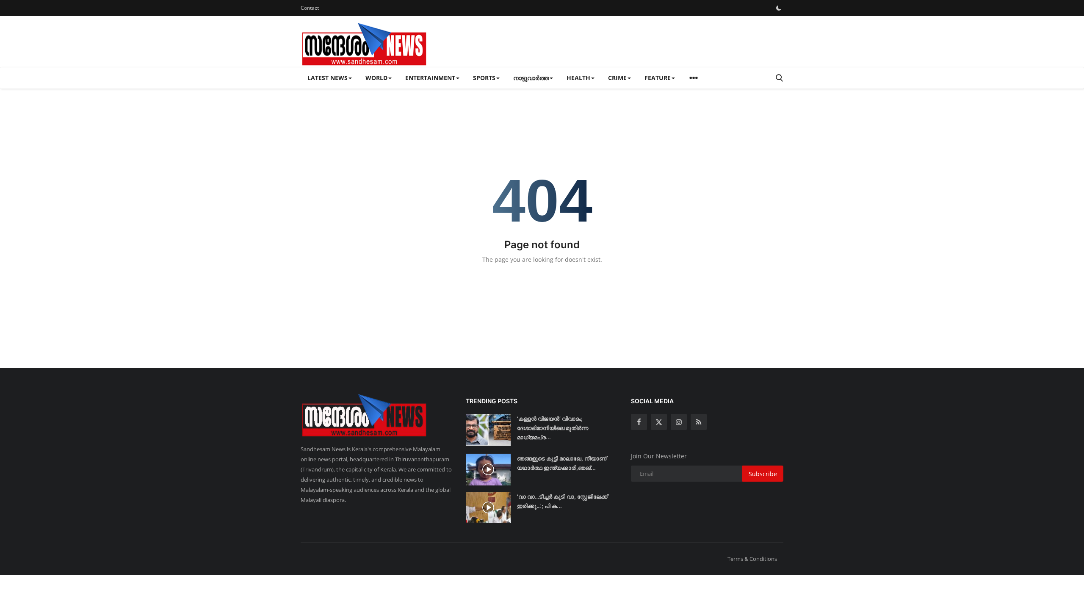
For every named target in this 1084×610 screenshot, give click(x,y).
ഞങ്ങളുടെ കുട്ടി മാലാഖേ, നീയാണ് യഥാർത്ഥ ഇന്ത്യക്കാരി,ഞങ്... (561, 463)
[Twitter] (659, 422)
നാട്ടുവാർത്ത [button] (531, 78)
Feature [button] (657, 78)
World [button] (376, 78)
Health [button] (578, 78)
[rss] (699, 422)
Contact (310, 7)
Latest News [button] (327, 78)
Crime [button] (617, 78)
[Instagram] (679, 422)
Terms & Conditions (752, 559)
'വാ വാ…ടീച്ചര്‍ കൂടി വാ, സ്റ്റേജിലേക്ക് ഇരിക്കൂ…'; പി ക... (562, 501)
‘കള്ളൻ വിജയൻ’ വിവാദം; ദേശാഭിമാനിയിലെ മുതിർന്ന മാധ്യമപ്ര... (552, 428)
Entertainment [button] (430, 78)
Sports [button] (484, 78)
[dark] (778, 8)
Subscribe (763, 474)
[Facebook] (639, 422)
